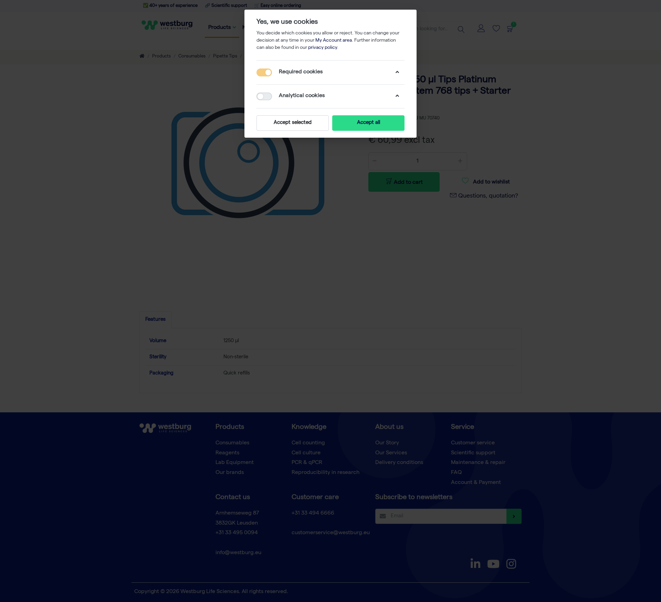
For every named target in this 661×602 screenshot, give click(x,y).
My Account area (333, 40)
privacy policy (322, 47)
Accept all (368, 123)
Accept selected (293, 123)
